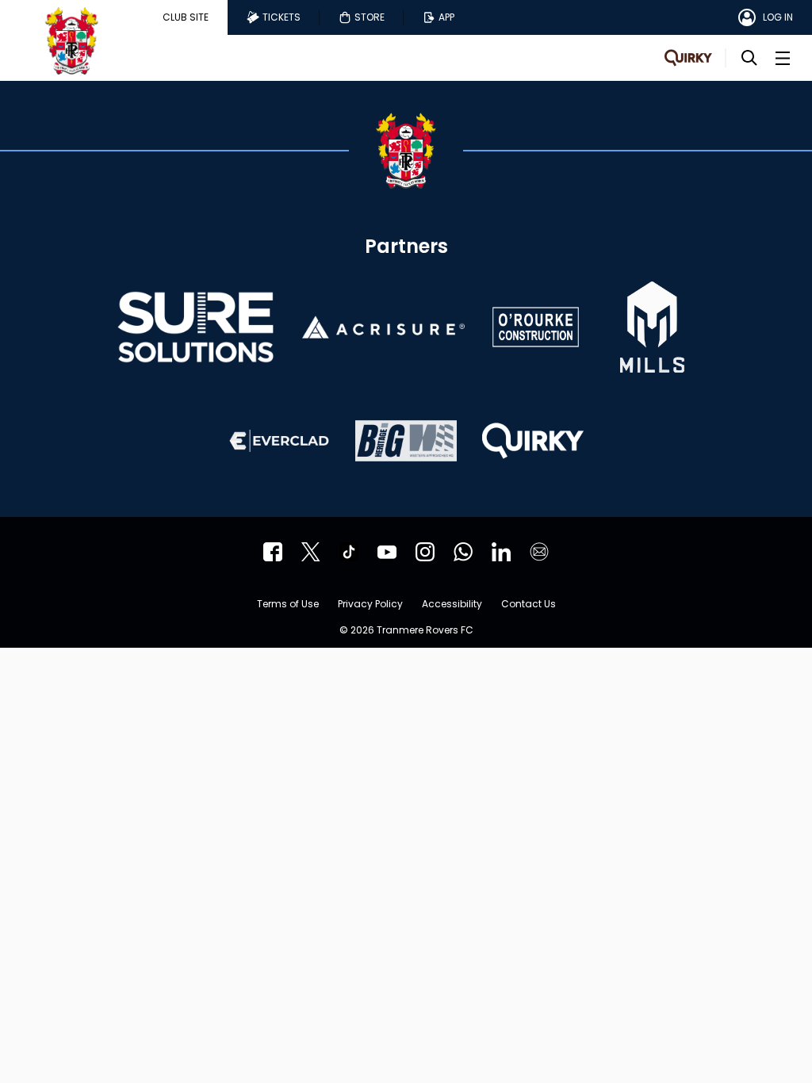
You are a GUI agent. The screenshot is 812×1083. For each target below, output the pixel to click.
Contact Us (528, 604)
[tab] (186, 17)
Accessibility (452, 604)
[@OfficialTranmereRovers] (386, 551)
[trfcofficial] (272, 551)
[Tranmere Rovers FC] (463, 551)
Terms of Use (288, 604)
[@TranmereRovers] (310, 551)
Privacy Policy (370, 604)
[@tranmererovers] (348, 551)
